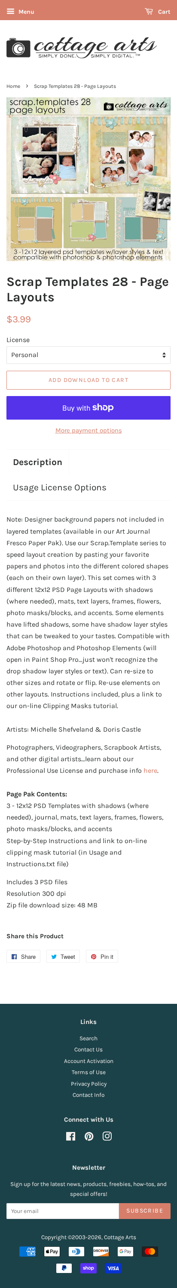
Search (88, 1038)
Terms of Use (89, 1072)
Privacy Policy (89, 1084)
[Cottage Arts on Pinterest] (89, 1138)
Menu (25, 11)
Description (37, 462)
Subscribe (144, 1210)
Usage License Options (60, 487)
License (18, 340)
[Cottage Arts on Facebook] (71, 1138)
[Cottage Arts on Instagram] (107, 1138)
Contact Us (88, 1049)
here (150, 770)
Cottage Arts (120, 1237)
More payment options (88, 430)
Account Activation (88, 1061)
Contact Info (88, 1095)
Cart (163, 11)
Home (13, 86)
